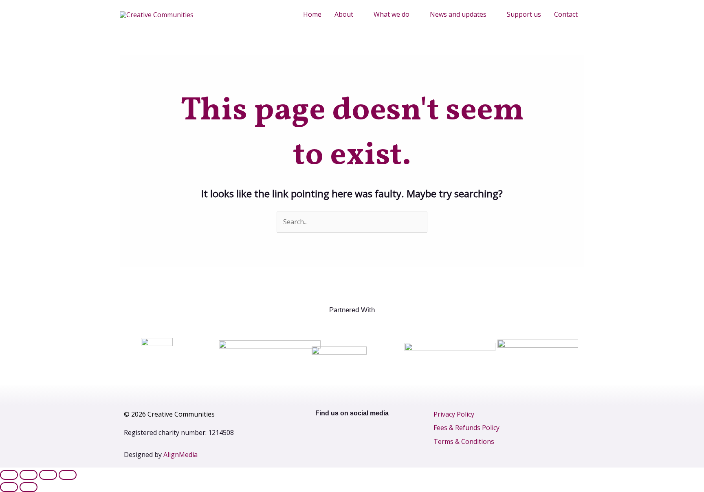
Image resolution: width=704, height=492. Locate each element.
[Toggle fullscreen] (28, 475)
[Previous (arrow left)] (9, 487)
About (343, 14)
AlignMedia (180, 454)
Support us (524, 14)
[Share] (48, 475)
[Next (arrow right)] (28, 487)
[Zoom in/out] (9, 475)
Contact (566, 14)
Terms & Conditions (463, 441)
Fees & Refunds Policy (466, 427)
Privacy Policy (453, 414)
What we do (391, 14)
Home (312, 14)
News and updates (458, 14)
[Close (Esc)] (68, 475)
